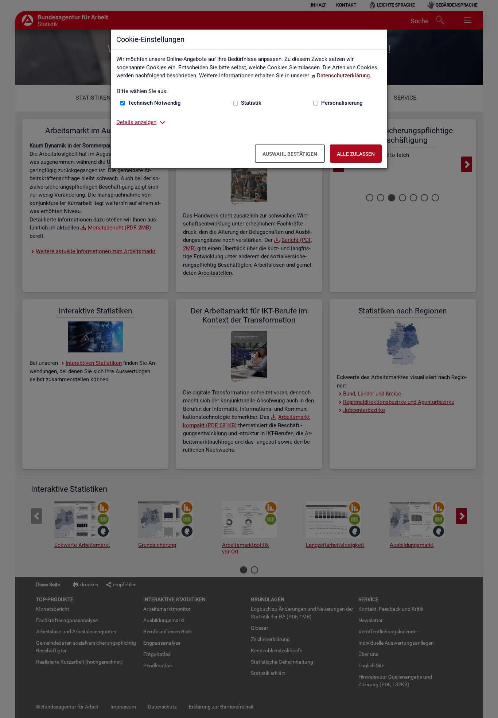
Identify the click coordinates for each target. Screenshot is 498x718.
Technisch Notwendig (154, 103)
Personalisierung (342, 103)
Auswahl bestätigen (289, 154)
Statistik (251, 103)
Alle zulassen (356, 154)
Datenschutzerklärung (343, 75)
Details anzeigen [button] (136, 122)
